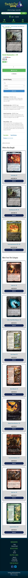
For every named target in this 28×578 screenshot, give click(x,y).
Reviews (5, 138)
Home (3, 26)
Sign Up (14, 552)
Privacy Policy (14, 559)
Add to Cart (14, 70)
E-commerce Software (13, 575)
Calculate (14, 91)
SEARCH (23, 13)
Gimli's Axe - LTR (14, 285)
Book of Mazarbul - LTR (14, 389)
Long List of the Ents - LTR (14, 526)
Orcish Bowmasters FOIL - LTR (14, 209)
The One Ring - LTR (14, 175)
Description (5, 135)
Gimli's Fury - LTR (14, 492)
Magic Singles (7, 26)
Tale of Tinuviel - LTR (14, 354)
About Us (14, 557)
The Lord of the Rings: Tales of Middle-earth (17, 26)
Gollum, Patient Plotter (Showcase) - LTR (14, 320)
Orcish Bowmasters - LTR (7, 27)
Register (17, 17)
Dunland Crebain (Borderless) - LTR (14, 423)
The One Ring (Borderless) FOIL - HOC (14, 244)
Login (12, 17)
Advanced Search (14, 546)
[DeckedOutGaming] (14, 4)
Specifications (14, 135)
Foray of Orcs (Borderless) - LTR (14, 457)
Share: (4, 57)
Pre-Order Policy (15, 561)
